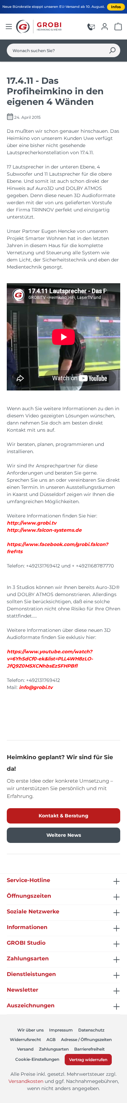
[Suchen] (112, 50)
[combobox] (56, 50)
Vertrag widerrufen (88, 1059)
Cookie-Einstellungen (37, 1059)
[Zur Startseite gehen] (39, 26)
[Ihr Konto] (104, 26)
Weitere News (63, 835)
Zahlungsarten (54, 1049)
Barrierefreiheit (89, 1049)
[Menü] (8, 26)
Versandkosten (25, 1081)
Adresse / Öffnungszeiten (86, 1039)
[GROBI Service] (91, 26)
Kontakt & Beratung (63, 816)
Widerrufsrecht (25, 1039)
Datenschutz (91, 1030)
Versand (25, 1049)
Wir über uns (30, 1030)
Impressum (61, 1030)
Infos (116, 6)
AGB (51, 1039)
